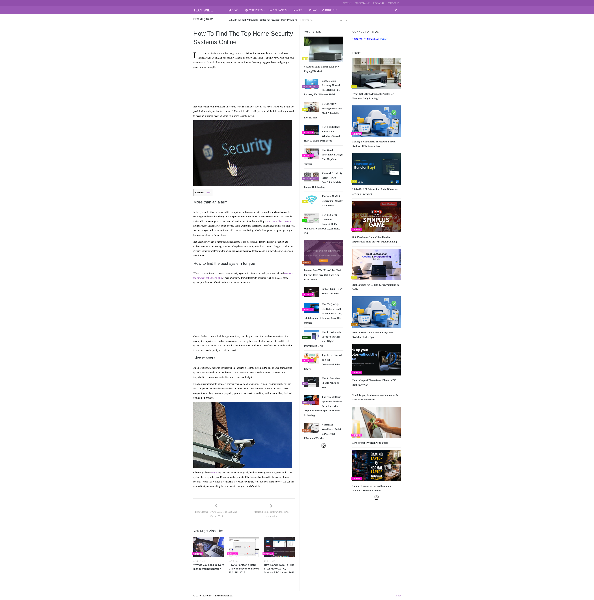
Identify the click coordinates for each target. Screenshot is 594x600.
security (215, 472)
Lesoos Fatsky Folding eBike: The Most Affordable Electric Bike (323, 110)
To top (397, 595)
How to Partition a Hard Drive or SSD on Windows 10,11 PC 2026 (244, 569)
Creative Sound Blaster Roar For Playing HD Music (321, 69)
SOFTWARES (279, 10)
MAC (314, 10)
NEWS (235, 10)
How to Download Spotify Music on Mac (331, 382)
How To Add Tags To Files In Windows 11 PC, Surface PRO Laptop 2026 (279, 569)
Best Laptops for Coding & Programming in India (375, 287)
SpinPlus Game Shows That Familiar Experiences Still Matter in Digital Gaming (374, 239)
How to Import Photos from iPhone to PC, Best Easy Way (374, 382)
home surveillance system (279, 221)
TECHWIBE (203, 10)
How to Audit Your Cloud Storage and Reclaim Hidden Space (372, 335)
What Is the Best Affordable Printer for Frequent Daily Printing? (373, 96)
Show (207, 192)
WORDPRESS (256, 10)
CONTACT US (393, 3)
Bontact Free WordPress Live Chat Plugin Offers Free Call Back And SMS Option (322, 274)
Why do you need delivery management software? (208, 567)
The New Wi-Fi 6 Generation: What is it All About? (332, 200)
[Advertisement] (238, 78)
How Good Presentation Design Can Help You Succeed (323, 157)
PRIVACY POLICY (362, 3)
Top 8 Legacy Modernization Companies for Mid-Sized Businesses (375, 397)
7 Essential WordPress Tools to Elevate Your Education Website (323, 431)
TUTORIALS (331, 10)
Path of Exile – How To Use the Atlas (332, 291)
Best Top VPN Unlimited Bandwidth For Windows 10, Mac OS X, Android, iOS (322, 224)
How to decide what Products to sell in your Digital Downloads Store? (323, 338)
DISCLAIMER (379, 3)
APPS (299, 10)
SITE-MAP (347, 3)
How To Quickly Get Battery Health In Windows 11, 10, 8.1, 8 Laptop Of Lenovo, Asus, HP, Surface (323, 313)
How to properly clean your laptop (370, 442)
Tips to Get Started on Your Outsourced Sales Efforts (323, 362)
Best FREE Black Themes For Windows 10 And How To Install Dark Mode (322, 133)
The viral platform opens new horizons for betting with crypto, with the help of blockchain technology (323, 406)
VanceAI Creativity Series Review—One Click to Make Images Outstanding (323, 180)
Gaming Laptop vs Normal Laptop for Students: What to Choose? (372, 488)
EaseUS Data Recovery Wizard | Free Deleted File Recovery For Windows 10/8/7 (322, 87)
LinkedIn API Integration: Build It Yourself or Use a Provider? (375, 191)
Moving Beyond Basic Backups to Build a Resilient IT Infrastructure (264, 20)
